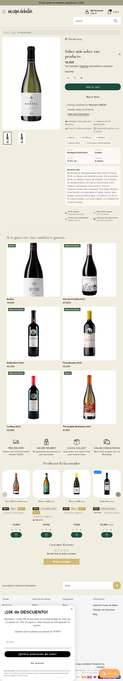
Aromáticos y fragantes (43, 516)
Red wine (97, 513)
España (98, 152)
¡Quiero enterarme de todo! (37, 654)
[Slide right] (118, 494)
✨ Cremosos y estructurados (97, 143)
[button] (5, 11)
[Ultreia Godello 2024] (77, 484)
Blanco (72, 137)
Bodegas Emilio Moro (77, 152)
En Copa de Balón (83, 664)
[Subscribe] (117, 585)
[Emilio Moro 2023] (107, 484)
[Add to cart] (16, 535)
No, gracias (37, 663)
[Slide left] (4, 494)
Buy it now (92, 96)
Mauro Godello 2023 (46, 501)
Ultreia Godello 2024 (77, 501)
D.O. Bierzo (87, 137)
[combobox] (97, 21)
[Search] (115, 21)
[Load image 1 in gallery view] (7, 138)
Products (6, 605)
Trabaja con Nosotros (104, 609)
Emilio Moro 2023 (107, 501)
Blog (95, 614)
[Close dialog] (72, 609)
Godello (101, 137)
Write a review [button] (61, 561)
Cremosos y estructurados (14, 513)
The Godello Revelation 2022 (16, 501)
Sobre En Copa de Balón (105, 605)
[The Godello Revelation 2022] (16, 484)
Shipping (83, 66)
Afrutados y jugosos (111, 513)
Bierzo (13, 509)
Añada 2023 (74, 143)
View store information (78, 114)
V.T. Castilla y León (48, 509)
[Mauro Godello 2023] (46, 484)
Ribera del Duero (108, 509)
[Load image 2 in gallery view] (22, 138)
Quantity (69, 71)
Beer (65, 605)
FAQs (35, 605)
